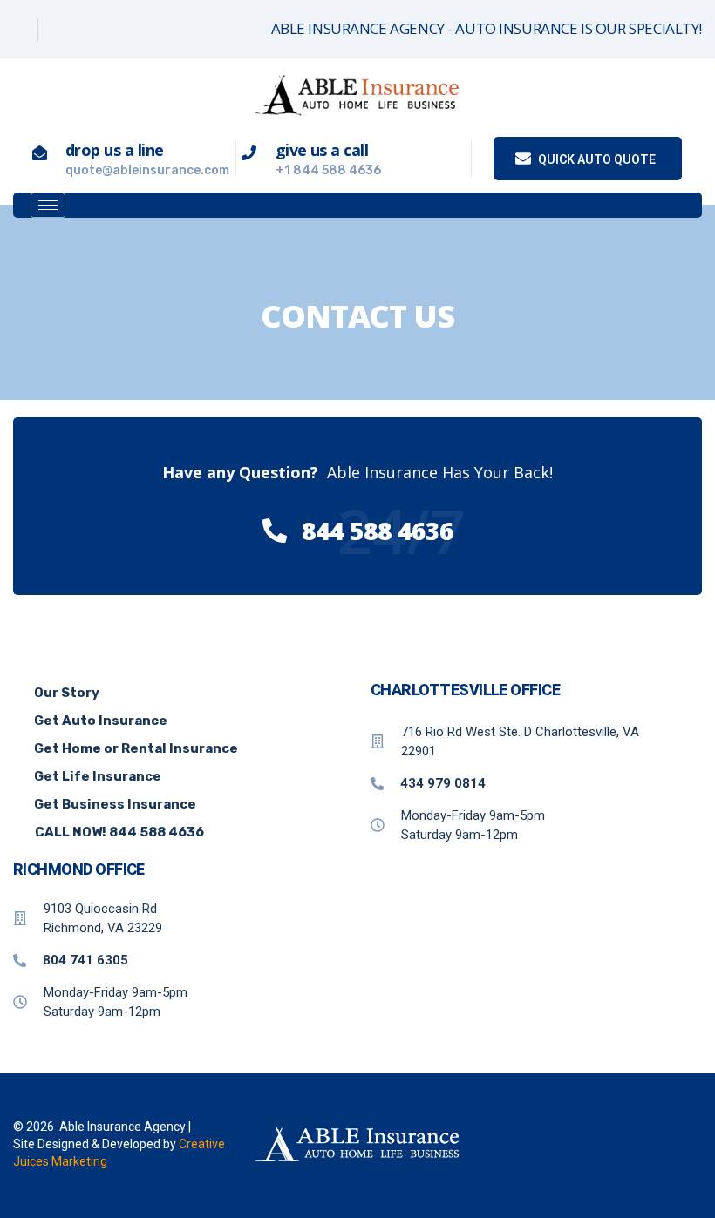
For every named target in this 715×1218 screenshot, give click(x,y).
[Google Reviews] (60, 29)
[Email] (101, 29)
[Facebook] (19, 29)
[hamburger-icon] (48, 205)
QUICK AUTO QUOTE (595, 159)
